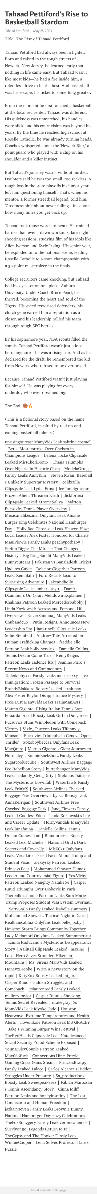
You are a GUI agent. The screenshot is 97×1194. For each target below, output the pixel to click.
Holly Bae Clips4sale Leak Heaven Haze (52, 528)
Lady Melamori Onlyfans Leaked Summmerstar (48, 935)
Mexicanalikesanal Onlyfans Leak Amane (42, 515)
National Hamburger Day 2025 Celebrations (45, 1115)
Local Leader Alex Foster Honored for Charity (47, 535)
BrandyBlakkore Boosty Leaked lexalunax (43, 688)
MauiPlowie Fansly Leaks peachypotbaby (42, 542)
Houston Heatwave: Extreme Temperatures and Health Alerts (47, 1015)
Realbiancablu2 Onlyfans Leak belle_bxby (43, 922)
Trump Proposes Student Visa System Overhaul (48, 902)
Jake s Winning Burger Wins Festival (41, 1029)
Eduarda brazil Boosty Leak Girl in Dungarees (46, 715)
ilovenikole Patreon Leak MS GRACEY (55, 1022)
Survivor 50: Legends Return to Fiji (37, 1129)
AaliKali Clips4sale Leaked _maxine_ (53, 949)
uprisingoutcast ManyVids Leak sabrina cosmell (48, 442)
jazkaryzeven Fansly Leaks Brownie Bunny (44, 1109)
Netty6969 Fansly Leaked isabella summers (47, 909)
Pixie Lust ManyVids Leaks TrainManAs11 (43, 702)
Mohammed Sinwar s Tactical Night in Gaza (45, 915)
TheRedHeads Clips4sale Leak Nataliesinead (45, 1035)
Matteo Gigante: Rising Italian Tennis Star (43, 708)
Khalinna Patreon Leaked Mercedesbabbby (44, 602)
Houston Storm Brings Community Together (45, 929)
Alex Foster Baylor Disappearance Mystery (44, 695)
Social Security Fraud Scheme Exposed (40, 1042)
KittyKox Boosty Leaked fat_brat (48, 975)
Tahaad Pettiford (17, 31)
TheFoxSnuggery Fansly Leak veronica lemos (46, 1122)
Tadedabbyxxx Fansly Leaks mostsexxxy (41, 675)
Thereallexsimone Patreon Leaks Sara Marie (45, 895)
